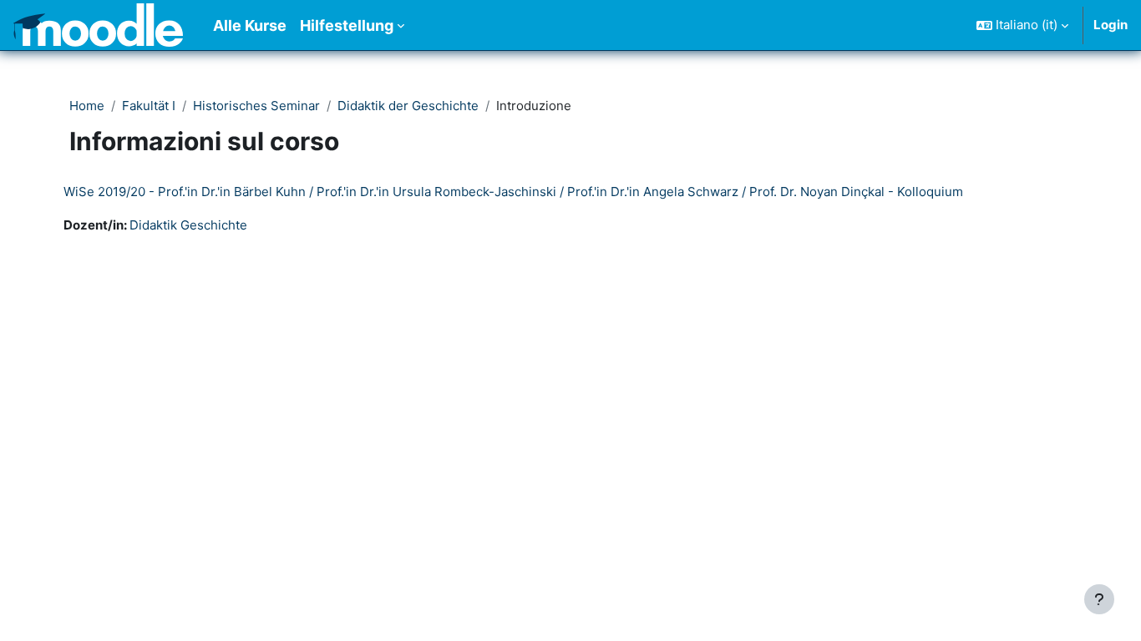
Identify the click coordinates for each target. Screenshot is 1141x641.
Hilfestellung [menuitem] (346, 25)
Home (86, 106)
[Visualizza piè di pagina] (1099, 599)
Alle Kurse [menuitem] (250, 25)
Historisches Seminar (256, 106)
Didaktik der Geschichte (408, 106)
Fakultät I (148, 106)
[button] (1022, 25)
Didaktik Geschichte (188, 225)
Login (1110, 25)
